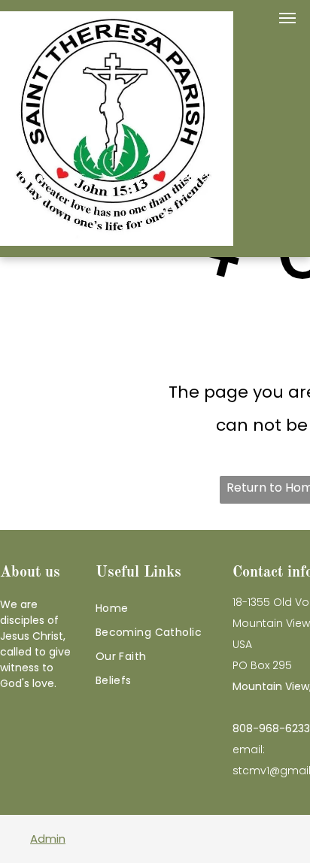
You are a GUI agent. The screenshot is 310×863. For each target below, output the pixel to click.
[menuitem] (160, 608)
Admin (47, 838)
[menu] (287, 18)
